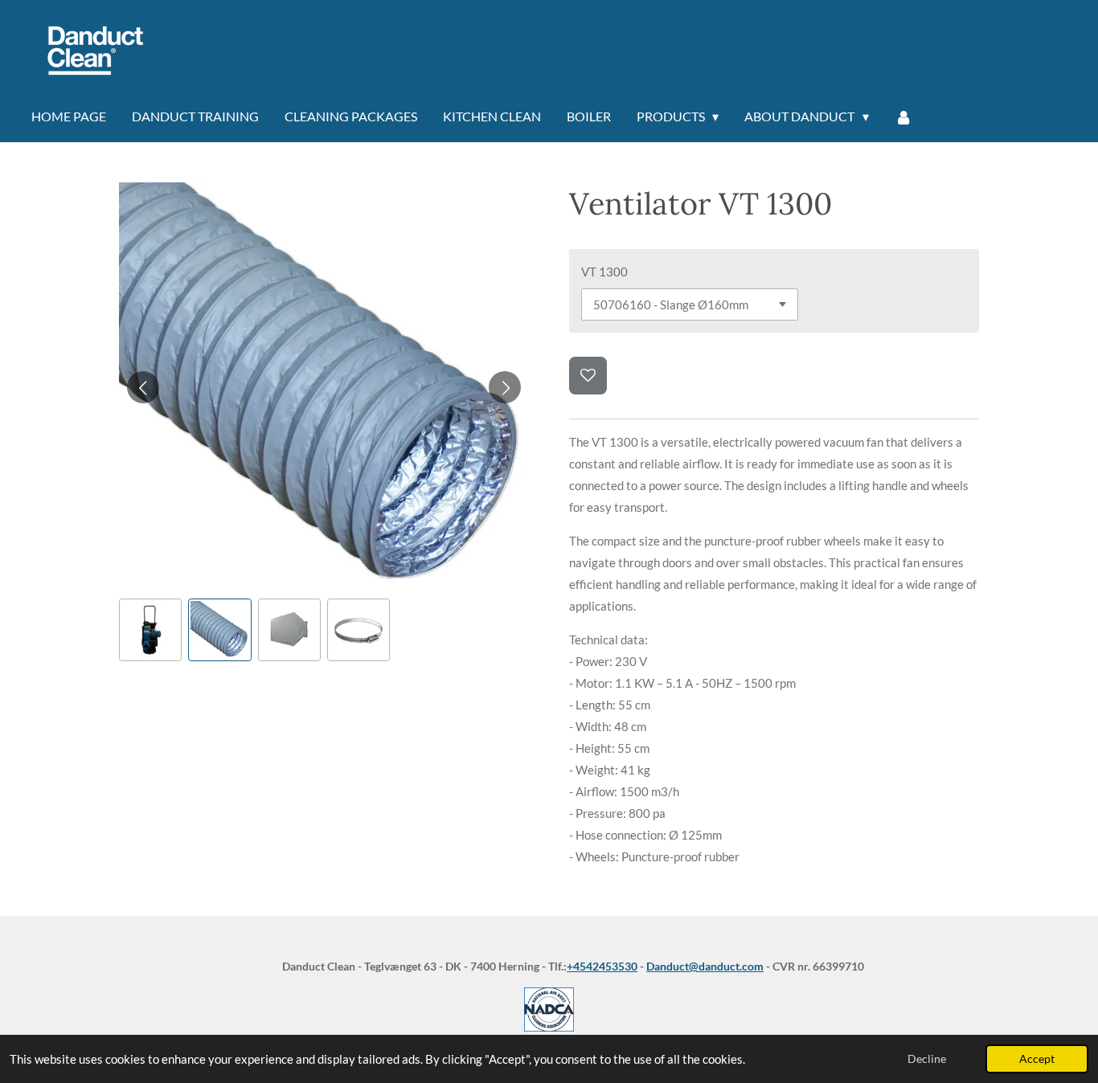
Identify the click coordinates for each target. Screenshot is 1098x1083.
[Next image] (505, 387)
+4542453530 (602, 966)
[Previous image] (143, 387)
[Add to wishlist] (588, 375)
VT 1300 (604, 271)
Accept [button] (1037, 1058)
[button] (150, 630)
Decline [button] (926, 1058)
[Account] (903, 117)
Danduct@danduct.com (705, 966)
